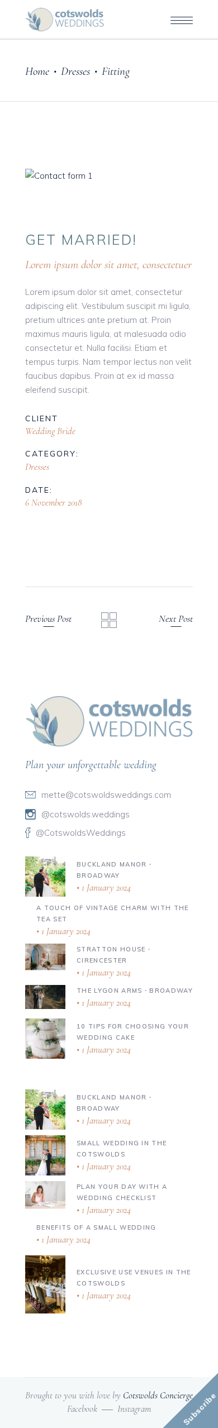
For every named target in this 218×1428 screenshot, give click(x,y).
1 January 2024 (105, 887)
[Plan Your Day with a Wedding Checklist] (45, 1194)
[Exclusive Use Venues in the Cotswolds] (45, 1284)
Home (37, 71)
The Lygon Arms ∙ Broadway (135, 990)
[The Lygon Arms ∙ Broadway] (45, 997)
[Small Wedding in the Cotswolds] (45, 1155)
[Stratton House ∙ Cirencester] (45, 956)
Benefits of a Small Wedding (96, 1227)
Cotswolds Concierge (158, 1395)
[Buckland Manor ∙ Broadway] (45, 876)
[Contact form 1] (109, 176)
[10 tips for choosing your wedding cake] (45, 1038)
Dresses (75, 71)
